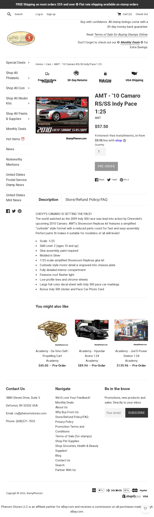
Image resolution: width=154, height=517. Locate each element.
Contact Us (62, 460)
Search (60, 465)
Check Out (142, 14)
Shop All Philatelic (18, 75)
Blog (58, 455)
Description (48, 199)
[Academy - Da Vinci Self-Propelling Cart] (52, 330)
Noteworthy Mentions (14, 162)
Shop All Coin (18, 88)
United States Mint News (15, 197)
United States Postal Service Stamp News (16, 180)
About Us (61, 407)
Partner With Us (65, 470)
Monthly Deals (16, 129)
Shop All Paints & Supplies (18, 116)
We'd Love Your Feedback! (72, 398)
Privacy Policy (64, 422)
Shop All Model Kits (18, 100)
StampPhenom (34, 493)
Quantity (99, 144)
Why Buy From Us (67, 412)
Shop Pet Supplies (67, 441)
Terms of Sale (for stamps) (73, 436)
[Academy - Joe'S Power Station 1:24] (131, 330)
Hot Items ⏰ (15, 139)
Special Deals (18, 62)
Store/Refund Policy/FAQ (86, 199)
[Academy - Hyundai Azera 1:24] (91, 330)
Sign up (51, 14)
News (10, 149)
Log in (39, 14)
